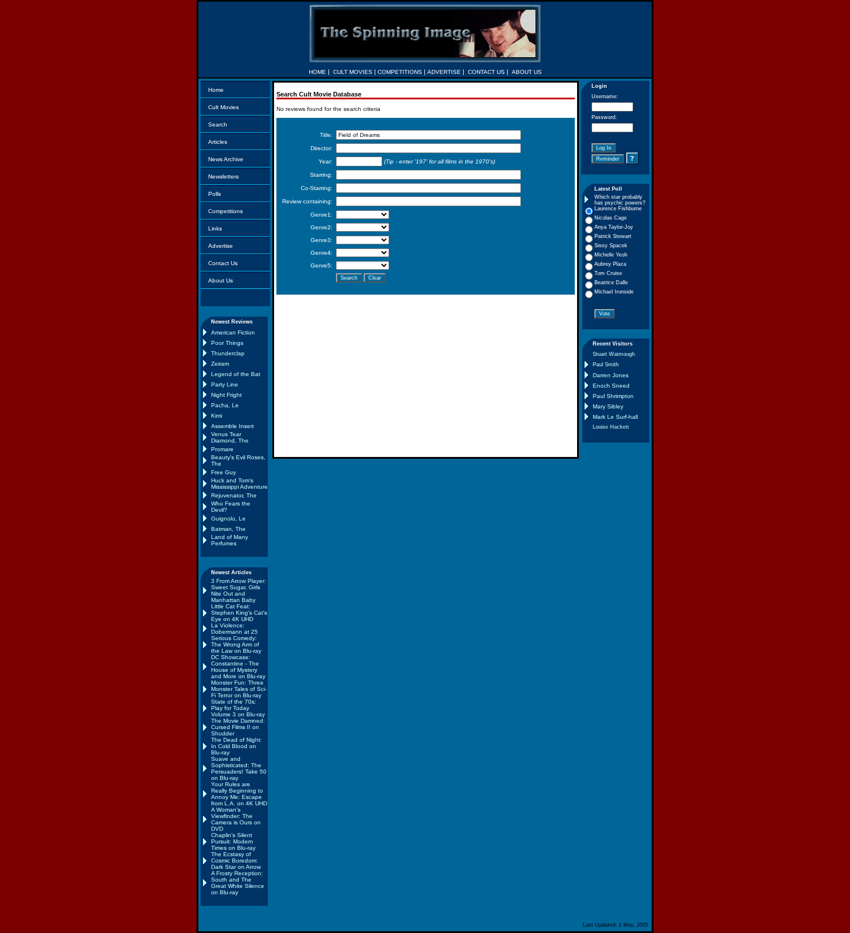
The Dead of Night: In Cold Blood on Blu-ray (236, 746)
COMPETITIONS (400, 72)
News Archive (225, 159)
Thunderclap (228, 353)
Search (217, 124)
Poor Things (227, 343)
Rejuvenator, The (234, 495)
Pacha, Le (225, 405)
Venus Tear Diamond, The (230, 437)
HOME (317, 72)
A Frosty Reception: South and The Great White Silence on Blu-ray (237, 882)
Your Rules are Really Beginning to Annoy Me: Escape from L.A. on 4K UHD (239, 793)
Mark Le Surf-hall (615, 417)
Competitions (225, 211)
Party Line (224, 384)
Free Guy (223, 472)
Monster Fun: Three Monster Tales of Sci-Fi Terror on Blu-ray (239, 688)
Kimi (216, 415)
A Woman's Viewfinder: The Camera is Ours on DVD (236, 819)
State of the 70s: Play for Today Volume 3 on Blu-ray (238, 708)
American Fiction (233, 332)
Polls (214, 194)
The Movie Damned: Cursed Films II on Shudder (238, 727)
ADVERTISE (444, 72)
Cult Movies (223, 107)
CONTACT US (486, 72)
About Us (220, 280)
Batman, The (228, 529)
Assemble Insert (232, 426)
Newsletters (223, 176)
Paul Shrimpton (613, 396)
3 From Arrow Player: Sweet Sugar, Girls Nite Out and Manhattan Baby (238, 590)
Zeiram (220, 363)
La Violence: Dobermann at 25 (234, 628)
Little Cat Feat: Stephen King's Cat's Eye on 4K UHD (239, 612)
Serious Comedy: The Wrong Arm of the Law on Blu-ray (236, 644)
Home (216, 90)
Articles (217, 142)
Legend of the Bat (235, 374)
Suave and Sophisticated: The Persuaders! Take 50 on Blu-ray (239, 768)
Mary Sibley (608, 406)
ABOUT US (527, 72)
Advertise (220, 246)
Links (215, 228)
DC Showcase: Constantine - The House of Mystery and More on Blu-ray (238, 666)
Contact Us (223, 263)
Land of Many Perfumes (229, 540)
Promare (222, 449)
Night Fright (226, 395)
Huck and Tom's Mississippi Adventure (239, 483)
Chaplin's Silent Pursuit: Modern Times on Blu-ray (233, 841)
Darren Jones (611, 375)
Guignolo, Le (228, 518)
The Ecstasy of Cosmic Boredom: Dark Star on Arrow (236, 860)
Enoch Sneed (611, 385)
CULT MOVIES (352, 72)
